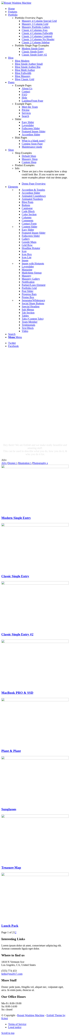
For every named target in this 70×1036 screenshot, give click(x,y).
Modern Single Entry (16, 518)
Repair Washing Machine (30, 1015)
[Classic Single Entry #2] (35, 583)
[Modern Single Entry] (35, 467)
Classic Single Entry (15, 576)
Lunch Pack (9, 926)
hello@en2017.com (11, 973)
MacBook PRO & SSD (17, 692)
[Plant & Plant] (35, 700)
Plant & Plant (11, 751)
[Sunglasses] (35, 758)
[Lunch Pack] (35, 875)
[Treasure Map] (35, 816)
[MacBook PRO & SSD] (35, 642)
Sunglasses (8, 809)
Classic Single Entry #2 (17, 634)
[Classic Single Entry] (35, 525)
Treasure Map (11, 867)
